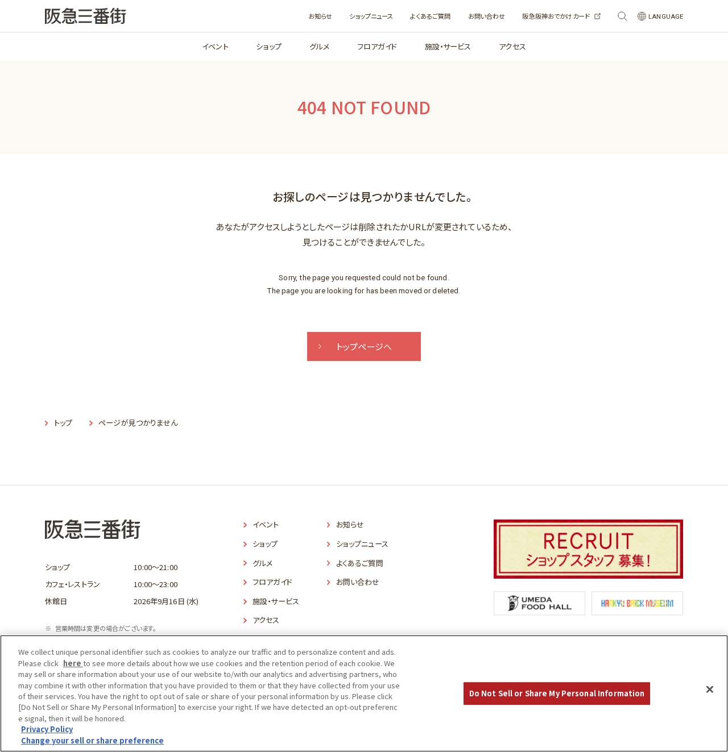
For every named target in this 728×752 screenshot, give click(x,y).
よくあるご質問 (430, 15)
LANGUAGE (665, 16)
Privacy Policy (47, 729)
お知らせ (320, 15)
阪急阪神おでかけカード (556, 15)
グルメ (319, 46)
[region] (364, 693)
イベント (215, 46)
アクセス (512, 46)
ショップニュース (371, 15)
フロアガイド (377, 46)
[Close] (709, 689)
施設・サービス (448, 46)
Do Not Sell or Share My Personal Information (557, 693)
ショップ (269, 46)
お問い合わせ (487, 15)
